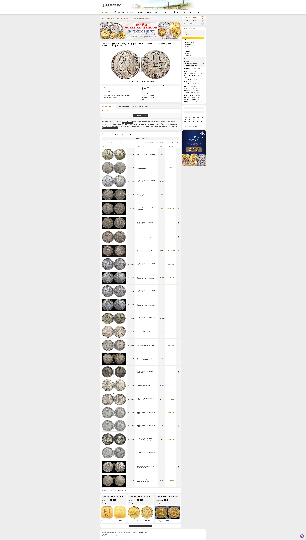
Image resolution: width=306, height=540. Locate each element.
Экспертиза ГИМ (198, 12)
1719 (185, 124)
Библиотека (180, 12)
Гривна (187, 46)
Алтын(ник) (188, 53)
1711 (193, 119)
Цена (170, 146)
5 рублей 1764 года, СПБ (167, 521)
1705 (189, 117)
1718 (202, 121)
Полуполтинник (189, 42)
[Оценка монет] (194, 148)
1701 (193, 115)
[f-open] (302, 536)
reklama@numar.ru (116, 535)
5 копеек (187, 51)
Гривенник (188, 44)
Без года (194, 126)
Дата (131, 146)
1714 (185, 121)
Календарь (125, 12)
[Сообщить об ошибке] (178, 154)
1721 (193, 124)
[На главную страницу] (112, 5)
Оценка (145, 12)
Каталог (107, 12)
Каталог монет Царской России (115, 17)
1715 (189, 121)
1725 (141, 17)
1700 (189, 115)
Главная (104, 17)
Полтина (187, 40)
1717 (198, 121)
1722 (198, 124)
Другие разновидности (140, 115)
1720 (189, 124)
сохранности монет (128, 123)
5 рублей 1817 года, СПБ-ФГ (140, 521)
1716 (193, 121)
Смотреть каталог (108, 503)
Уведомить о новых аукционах (141, 525)
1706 (193, 117)
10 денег (187, 49)
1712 (198, 119)
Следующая (114, 142)
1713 (202, 119)
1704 (185, 117)
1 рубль (137, 17)
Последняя (120, 142)
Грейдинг (163, 12)
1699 (185, 115)
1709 (185, 119)
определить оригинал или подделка (142, 124)
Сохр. (161, 146)
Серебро (131, 17)
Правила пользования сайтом (141, 532)
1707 (198, 117)
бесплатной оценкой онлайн (110, 127)
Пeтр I (126, 17)
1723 (202, 124)
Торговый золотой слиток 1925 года (113, 521)
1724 (185, 126)
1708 (202, 117)
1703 (202, 115)
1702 (198, 115)
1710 (189, 119)
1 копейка (188, 55)
